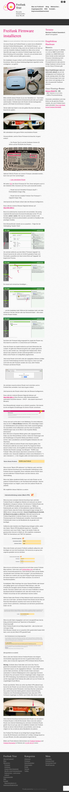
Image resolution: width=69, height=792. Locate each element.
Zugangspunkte (37, 9)
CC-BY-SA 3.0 (29, 743)
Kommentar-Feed (51, 763)
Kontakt (52, 9)
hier (11, 183)
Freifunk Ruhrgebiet (9, 743)
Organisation (28, 765)
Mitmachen (55, 7)
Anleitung (7, 767)
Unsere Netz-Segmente (11, 769)
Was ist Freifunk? (37, 7)
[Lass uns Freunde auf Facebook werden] (64, 1)
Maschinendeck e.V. (10, 783)
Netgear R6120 (50, 91)
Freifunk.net (43, 789)
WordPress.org (50, 765)
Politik (26, 767)
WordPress (36, 789)
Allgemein (27, 759)
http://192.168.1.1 (8, 397)
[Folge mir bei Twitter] (62, 1)
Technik (26, 769)
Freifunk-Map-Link (27, 569)
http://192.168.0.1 (8, 208)
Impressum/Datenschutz (40, 11)
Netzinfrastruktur (29, 763)
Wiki (45, 9)
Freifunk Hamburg (35, 741)
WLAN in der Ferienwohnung (13, 771)
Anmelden (49, 759)
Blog (47, 7)
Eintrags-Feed (50, 761)
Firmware (7, 765)
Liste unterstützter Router (18, 179)
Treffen (26, 771)
